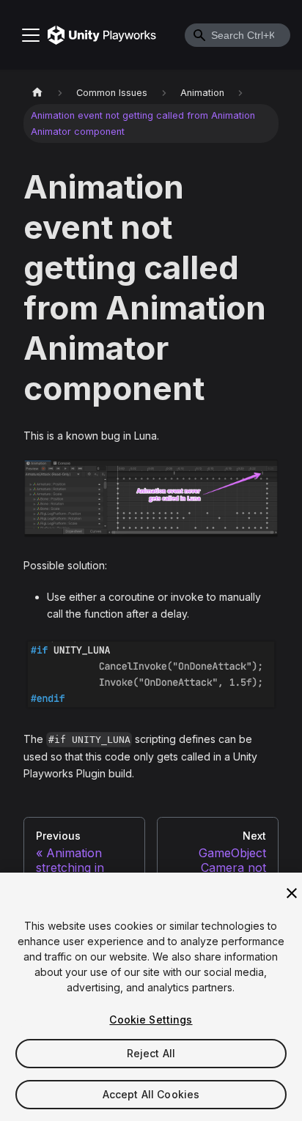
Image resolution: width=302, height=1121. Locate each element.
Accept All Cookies (151, 1094)
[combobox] (237, 35)
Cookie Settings (150, 1019)
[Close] (292, 893)
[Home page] (37, 92)
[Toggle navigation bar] (31, 35)
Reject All (151, 1053)
